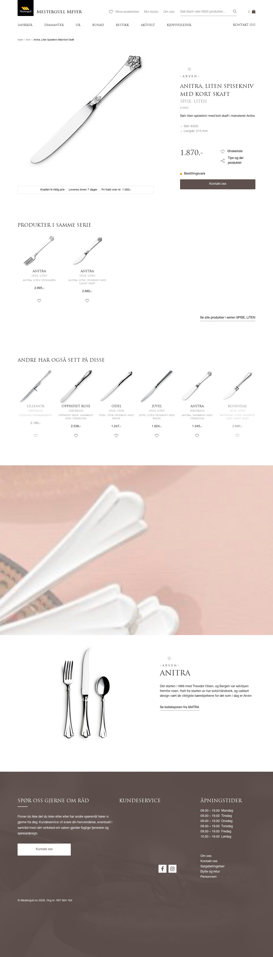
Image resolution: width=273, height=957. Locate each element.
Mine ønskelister (127, 12)
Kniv (28, 40)
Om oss (168, 12)
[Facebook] (162, 869)
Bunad (98, 25)
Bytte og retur (210, 872)
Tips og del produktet (235, 161)
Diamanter (54, 25)
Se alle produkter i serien (227, 318)
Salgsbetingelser (212, 866)
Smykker (25, 25)
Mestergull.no (29, 900)
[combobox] (208, 12)
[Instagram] (172, 869)
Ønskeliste (235, 151)
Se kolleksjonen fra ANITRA (179, 707)
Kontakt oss (244, 25)
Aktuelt (148, 25)
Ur (78, 25)
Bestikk (122, 25)
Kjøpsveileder (179, 25)
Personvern (208, 877)
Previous (35, 406)
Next (237, 406)
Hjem (20, 40)
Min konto (151, 12)
